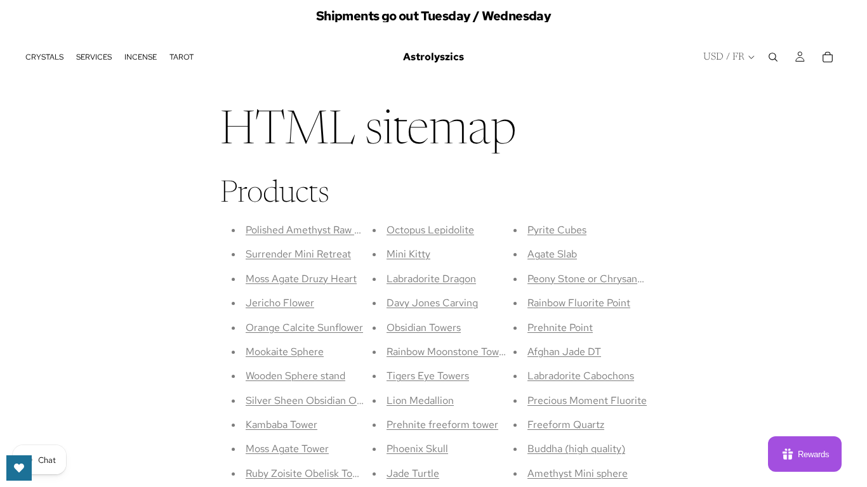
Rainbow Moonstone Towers (450, 351)
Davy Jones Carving (432, 302)
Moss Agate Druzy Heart (301, 278)
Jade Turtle (413, 473)
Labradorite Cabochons (580, 375)
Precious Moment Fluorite (587, 400)
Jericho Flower (280, 302)
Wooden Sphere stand (295, 375)
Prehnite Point (560, 327)
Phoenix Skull (417, 448)
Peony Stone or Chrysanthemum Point (614, 278)
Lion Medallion (420, 400)
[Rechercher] (773, 57)
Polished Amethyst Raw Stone (313, 230)
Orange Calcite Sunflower (304, 327)
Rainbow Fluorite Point (578, 302)
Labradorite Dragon (431, 278)
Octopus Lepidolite (430, 230)
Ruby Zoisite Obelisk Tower (307, 473)
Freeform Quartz (565, 424)
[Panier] (828, 57)
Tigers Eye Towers (428, 375)
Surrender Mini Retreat (298, 254)
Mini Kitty (408, 254)
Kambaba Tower (281, 424)
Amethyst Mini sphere (577, 473)
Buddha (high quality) (576, 448)
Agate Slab (552, 254)
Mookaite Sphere (285, 351)
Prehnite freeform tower (442, 424)
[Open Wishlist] (19, 468)
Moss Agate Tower (287, 448)
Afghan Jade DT (564, 351)
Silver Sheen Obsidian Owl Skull (318, 400)
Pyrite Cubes (556, 230)
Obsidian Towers (424, 327)
